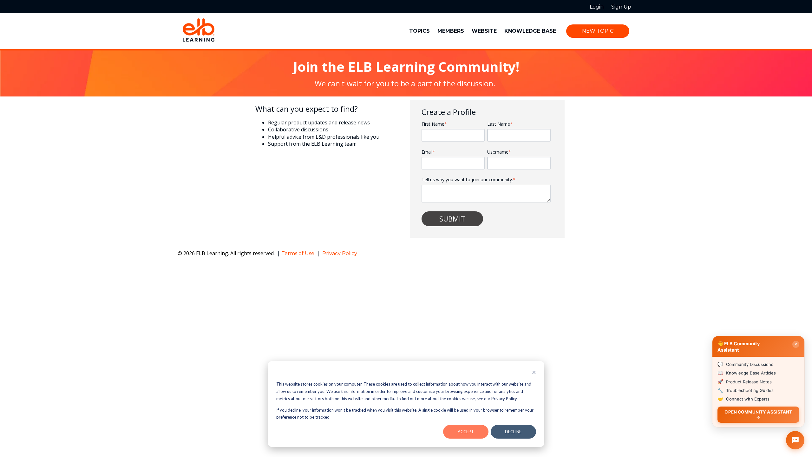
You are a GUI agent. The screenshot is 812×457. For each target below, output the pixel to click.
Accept (466, 431)
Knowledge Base (530, 31)
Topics (419, 31)
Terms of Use (298, 253)
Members (450, 31)
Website (484, 31)
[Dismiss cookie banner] (534, 373)
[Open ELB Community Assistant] (795, 440)
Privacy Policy (339, 253)
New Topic (597, 31)
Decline (513, 431)
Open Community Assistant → (758, 414)
